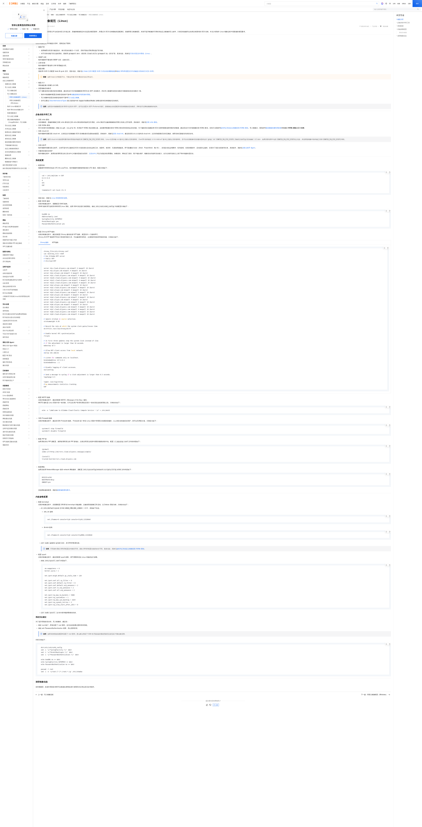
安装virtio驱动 (151, 122)
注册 (409, 3)
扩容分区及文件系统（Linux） (140, 53)
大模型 (22, 3)
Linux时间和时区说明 (59, 198)
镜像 (52, 14)
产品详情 (374, 26)
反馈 (217, 705)
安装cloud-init (118, 133)
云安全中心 (93, 153)
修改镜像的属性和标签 (273, 128)
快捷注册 (14, 36)
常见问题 (61, 9)
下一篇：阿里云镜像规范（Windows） (374, 694)
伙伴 (59, 3)
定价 (47, 3)
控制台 (404, 3)
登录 (417, 3)
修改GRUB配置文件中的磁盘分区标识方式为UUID (135, 71)
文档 (394, 3)
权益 (42, 3)
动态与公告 (71, 9)
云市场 (53, 3)
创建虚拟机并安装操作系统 (80, 94)
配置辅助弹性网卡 (63, 490)
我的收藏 (385, 26)
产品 (28, 3)
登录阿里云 (33, 36)
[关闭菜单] (3, 3)
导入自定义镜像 (71, 14)
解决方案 (35, 3)
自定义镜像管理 (60, 14)
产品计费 (53, 9)
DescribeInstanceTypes (58, 100)
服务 (64, 3)
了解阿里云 (72, 3)
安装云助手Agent (248, 148)
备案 (398, 3)
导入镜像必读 (83, 14)
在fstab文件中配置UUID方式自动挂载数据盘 (98, 71)
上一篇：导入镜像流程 (45, 694)
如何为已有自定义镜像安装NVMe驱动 (234, 128)
